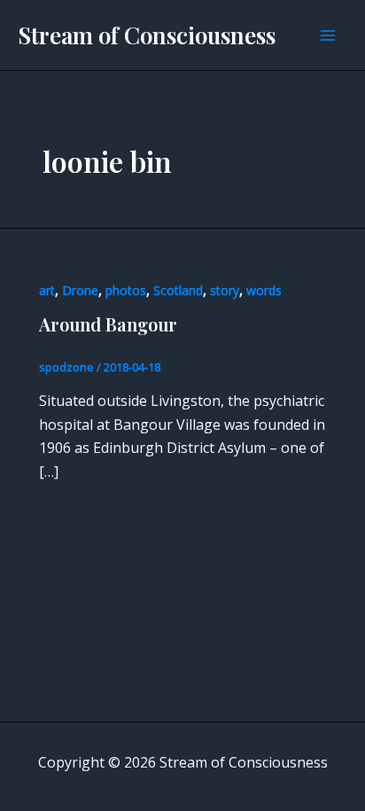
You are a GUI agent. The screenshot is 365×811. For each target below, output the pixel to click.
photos (125, 290)
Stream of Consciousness (147, 35)
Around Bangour (108, 324)
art (47, 290)
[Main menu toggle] (327, 35)
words (264, 290)
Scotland (178, 290)
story (224, 290)
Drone (80, 290)
